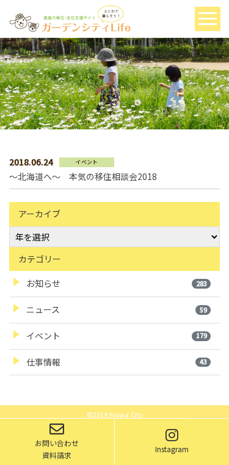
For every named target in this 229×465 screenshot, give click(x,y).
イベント (116, 336)
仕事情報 (116, 362)
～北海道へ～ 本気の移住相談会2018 (83, 176)
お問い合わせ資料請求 (57, 449)
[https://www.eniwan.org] (70, 17)
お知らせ (116, 283)
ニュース (116, 309)
